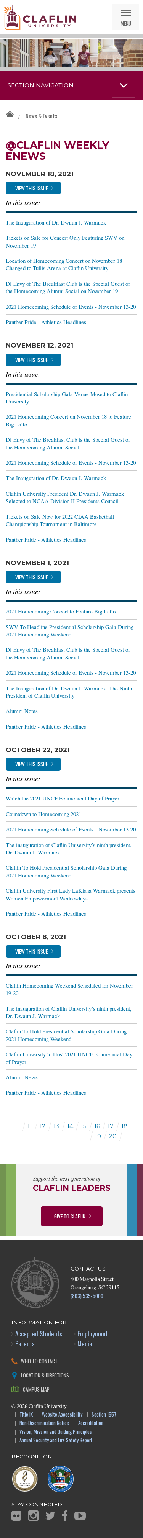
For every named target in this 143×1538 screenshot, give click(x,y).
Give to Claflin (69, 1216)
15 (84, 1126)
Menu (126, 23)
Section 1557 (104, 1414)
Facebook (64, 1515)
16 (97, 1126)
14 (70, 1126)
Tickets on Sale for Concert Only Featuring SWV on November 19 (65, 241)
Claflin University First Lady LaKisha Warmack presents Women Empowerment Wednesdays (70, 894)
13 (56, 1126)
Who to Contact (39, 1361)
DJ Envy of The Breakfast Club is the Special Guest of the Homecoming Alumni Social (68, 443)
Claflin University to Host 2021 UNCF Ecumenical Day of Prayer (69, 1057)
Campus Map (36, 1389)
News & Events (41, 115)
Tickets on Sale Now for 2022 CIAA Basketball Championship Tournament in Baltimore (60, 520)
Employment (92, 1333)
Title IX (26, 1414)
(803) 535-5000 (87, 1296)
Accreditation (90, 1423)
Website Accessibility (62, 1414)
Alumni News (22, 1077)
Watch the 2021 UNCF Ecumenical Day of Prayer (62, 798)
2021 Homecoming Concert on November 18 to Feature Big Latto (68, 420)
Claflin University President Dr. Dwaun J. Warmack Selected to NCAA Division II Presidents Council (65, 497)
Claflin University (40, 17)
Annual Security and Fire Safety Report (55, 1440)
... (18, 1126)
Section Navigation (41, 85)
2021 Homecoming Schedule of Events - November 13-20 (71, 306)
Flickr (16, 1516)
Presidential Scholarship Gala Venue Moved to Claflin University (67, 397)
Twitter (50, 1516)
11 (29, 1126)
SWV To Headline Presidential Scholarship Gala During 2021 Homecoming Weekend (69, 630)
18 (124, 1126)
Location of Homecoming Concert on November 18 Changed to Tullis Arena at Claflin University (64, 264)
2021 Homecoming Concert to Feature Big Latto (61, 611)
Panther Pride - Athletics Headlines (46, 322)
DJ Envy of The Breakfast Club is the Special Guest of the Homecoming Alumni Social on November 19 (68, 287)
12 (43, 1126)
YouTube (80, 1516)
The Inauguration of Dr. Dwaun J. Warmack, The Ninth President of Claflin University (69, 691)
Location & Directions (45, 1375)
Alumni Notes (22, 711)
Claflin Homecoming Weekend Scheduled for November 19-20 (69, 989)
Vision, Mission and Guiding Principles (55, 1432)
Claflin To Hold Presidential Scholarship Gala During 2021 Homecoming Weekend (66, 871)
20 (113, 1136)
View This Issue (31, 188)
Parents (25, 1343)
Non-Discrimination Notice (44, 1423)
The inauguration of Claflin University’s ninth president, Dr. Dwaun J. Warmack (69, 848)
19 (98, 1136)
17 (111, 1126)
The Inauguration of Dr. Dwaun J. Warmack (56, 222)
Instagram (33, 1515)
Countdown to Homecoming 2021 (43, 814)
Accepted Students (38, 1333)
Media (84, 1343)
